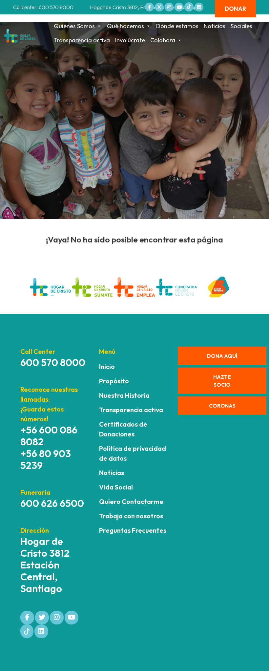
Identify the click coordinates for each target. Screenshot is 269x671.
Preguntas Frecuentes (132, 530)
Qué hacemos (125, 26)
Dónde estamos (177, 26)
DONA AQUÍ (222, 356)
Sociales (241, 26)
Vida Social (116, 487)
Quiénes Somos (74, 26)
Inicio (107, 366)
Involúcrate (130, 40)
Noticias (214, 26)
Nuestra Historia (124, 395)
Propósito (114, 381)
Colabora (162, 40)
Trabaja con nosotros (131, 516)
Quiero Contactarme (131, 501)
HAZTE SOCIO (222, 381)
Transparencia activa (82, 40)
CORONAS (222, 405)
